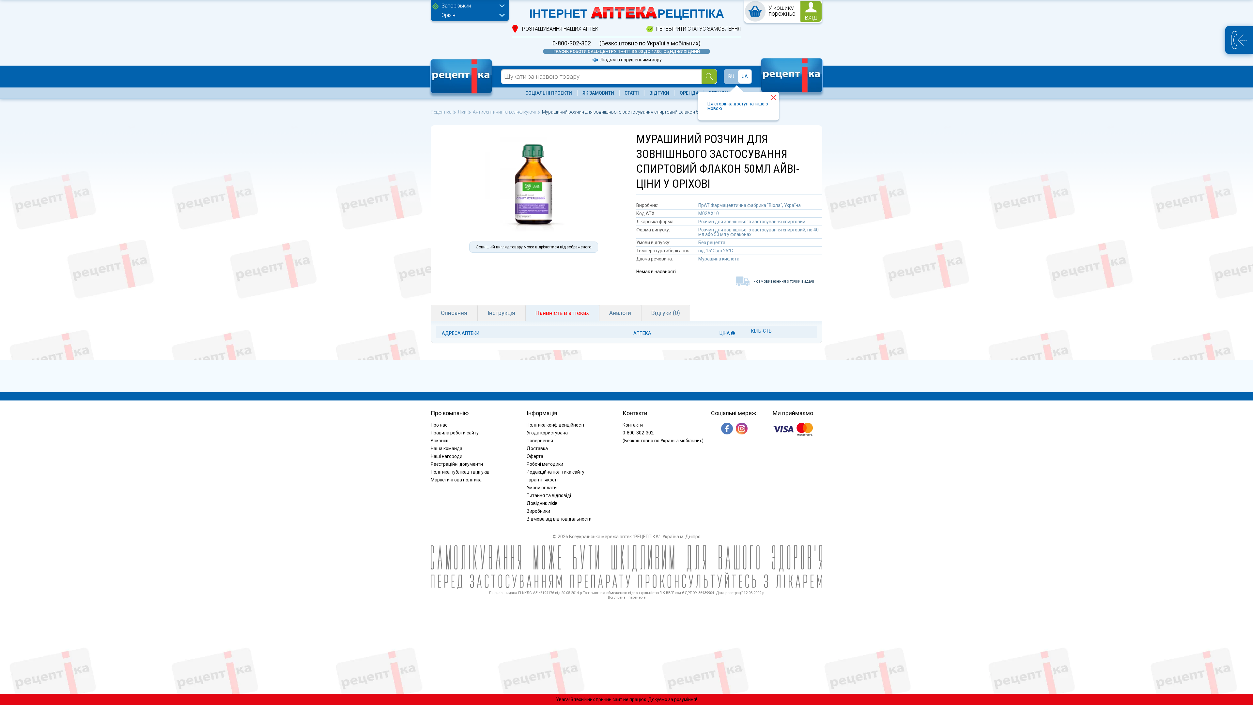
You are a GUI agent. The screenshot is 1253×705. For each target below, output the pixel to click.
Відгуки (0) (665, 312)
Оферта (535, 456)
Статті (632, 93)
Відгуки (659, 93)
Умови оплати (542, 487)
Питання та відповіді (549, 495)
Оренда (689, 93)
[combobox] (471, 6)
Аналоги (620, 312)
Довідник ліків (542, 503)
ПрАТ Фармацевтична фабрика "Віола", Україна (749, 205)
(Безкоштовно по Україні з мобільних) (650, 43)
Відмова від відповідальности (559, 519)
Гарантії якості (542, 479)
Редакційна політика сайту (555, 472)
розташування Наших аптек (560, 29)
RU (731, 76)
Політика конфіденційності (555, 425)
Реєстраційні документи (457, 464)
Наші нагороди (446, 456)
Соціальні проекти (548, 93)
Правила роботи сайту (455, 432)
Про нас (439, 425)
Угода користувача (547, 432)
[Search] (709, 76)
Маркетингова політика (456, 479)
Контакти (633, 425)
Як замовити (598, 93)
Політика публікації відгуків (460, 472)
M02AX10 (708, 213)
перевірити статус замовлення (698, 29)
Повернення (540, 440)
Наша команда (446, 448)
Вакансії (439, 440)
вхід (811, 18)
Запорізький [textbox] (456, 6)
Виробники (538, 511)
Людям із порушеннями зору (630, 59)
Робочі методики (545, 464)
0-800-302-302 (571, 43)
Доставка (537, 448)
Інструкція (501, 312)
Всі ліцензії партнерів (626, 597)
